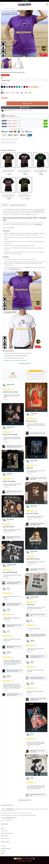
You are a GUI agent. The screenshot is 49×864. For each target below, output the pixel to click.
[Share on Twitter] (7, 142)
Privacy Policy (4, 830)
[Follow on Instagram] (22, 0)
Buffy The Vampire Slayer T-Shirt (37, 433)
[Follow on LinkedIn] (27, 0)
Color (2, 84)
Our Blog (3, 851)
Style (2, 77)
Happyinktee (39, 224)
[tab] (5, 205)
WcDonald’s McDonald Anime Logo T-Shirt (14, 358)
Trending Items (9, 69)
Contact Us (3, 846)
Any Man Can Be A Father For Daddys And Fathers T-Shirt (8, 171)
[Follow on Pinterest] (26, 0)
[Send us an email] (25, 0)
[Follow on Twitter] (23, 0)
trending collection (38, 211)
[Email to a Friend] (9, 142)
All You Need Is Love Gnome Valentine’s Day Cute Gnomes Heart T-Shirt (8, 196)
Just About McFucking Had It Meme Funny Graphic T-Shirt (17, 353)
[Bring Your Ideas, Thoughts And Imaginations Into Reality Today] (24, 4)
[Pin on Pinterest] (12, 142)
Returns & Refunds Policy (7, 833)
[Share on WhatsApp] (2, 142)
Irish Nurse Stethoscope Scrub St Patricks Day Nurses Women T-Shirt (40, 171)
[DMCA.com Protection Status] (18, 858)
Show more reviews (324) (24, 800)
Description (5, 205)
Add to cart (27, 103)
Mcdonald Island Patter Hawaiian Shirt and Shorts (15, 355)
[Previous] (3, 33)
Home (2, 69)
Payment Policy (4, 835)
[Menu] (2, 4)
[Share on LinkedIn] (14, 142)
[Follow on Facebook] (21, 0)
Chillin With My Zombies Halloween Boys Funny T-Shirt (24, 195)
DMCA (2, 853)
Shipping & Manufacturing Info (17, 205)
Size (2, 89)
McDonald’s (15, 139)
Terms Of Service (5, 838)
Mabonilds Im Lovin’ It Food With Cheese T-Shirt (15, 360)
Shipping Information (6, 848)
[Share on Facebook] (4, 142)
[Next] (46, 33)
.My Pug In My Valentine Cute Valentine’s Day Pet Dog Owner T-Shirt (24, 171)
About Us (3, 828)
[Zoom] (2, 55)
